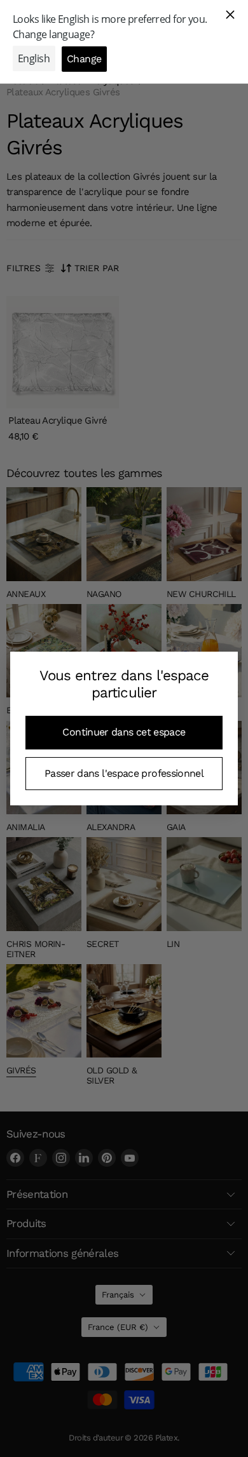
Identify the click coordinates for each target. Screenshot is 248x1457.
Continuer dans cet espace (123, 732)
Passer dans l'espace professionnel (124, 773)
